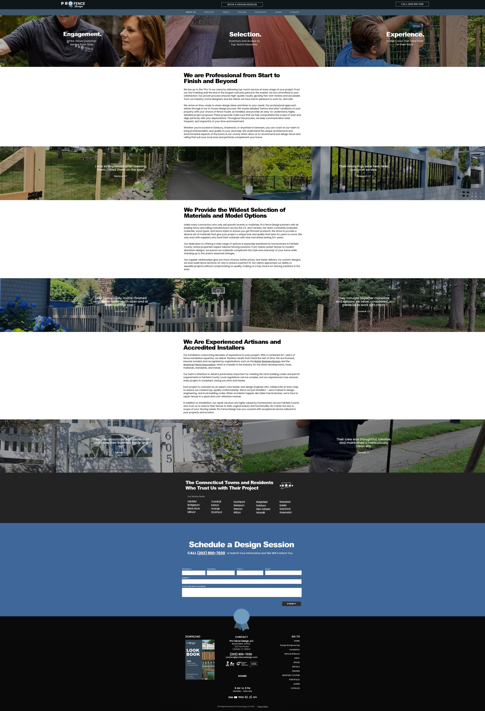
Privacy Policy (263, 706)
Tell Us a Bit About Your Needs (193, 586)
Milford (191, 511)
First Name (186, 569)
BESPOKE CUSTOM (295, 675)
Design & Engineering (295, 645)
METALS (296, 666)
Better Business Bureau (267, 361)
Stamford (285, 508)
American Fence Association (199, 364)
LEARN (297, 684)
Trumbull (216, 501)
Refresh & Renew (295, 654)
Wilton (237, 512)
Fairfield (192, 501)
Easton (215, 504)
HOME (297, 641)
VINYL (297, 658)
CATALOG (295, 688)
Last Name (211, 569)
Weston (238, 508)
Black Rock (194, 508)
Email (267, 569)
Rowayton (285, 501)
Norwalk (260, 512)
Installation (295, 649)
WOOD (296, 662)
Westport (239, 505)
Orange (215, 508)
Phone (239, 569)
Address (185, 578)
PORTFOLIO (295, 679)
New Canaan (263, 508)
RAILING (296, 671)
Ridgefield (261, 501)
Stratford (216, 512)
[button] (242, 4)
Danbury (261, 505)
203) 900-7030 (212, 553)
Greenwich (286, 512)
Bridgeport (194, 504)
